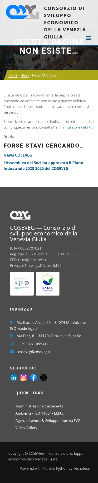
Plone (47, 468)
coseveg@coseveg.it (34, 351)
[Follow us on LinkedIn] (13, 377)
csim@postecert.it (32, 259)
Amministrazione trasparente (39, 406)
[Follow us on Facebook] (33, 377)
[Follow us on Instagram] (23, 377)
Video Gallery (26, 427)
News (24, 75)
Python (62, 468)
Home (13, 75)
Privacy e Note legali (26, 265)
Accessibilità (52, 265)
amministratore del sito (74, 127)
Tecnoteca (81, 468)
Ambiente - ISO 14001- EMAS (39, 413)
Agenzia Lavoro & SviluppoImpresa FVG (47, 420)
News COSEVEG (18, 155)
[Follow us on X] (43, 377)
